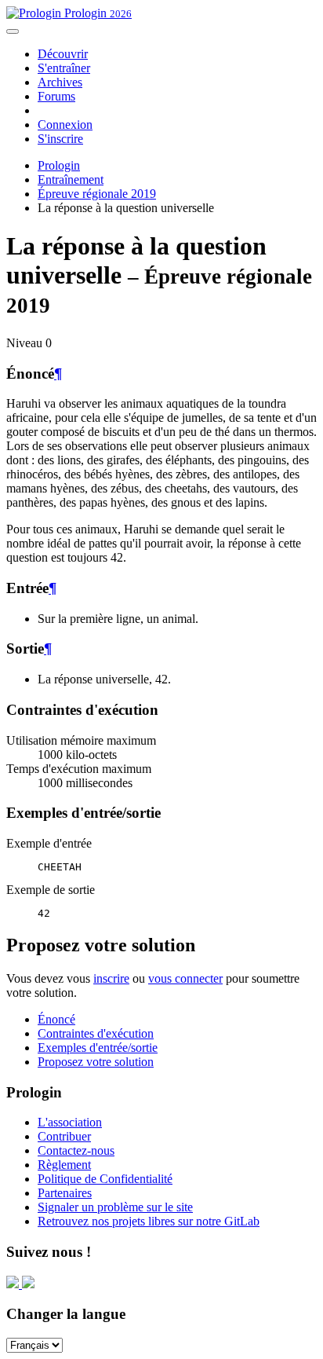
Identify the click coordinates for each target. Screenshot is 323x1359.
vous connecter (185, 978)
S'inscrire (60, 138)
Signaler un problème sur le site (115, 1207)
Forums (56, 96)
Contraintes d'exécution (96, 1033)
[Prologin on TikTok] (28, 1284)
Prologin (96, 13)
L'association (70, 1122)
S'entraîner (64, 68)
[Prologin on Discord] (14, 1284)
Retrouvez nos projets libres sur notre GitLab (148, 1221)
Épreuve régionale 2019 (97, 193)
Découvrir (63, 53)
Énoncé (56, 1019)
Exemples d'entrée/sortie (98, 1047)
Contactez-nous (76, 1150)
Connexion (65, 124)
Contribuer (64, 1136)
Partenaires (65, 1193)
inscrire (111, 978)
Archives (60, 82)
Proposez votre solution (96, 1061)
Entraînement (70, 179)
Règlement (64, 1164)
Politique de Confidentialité (105, 1178)
